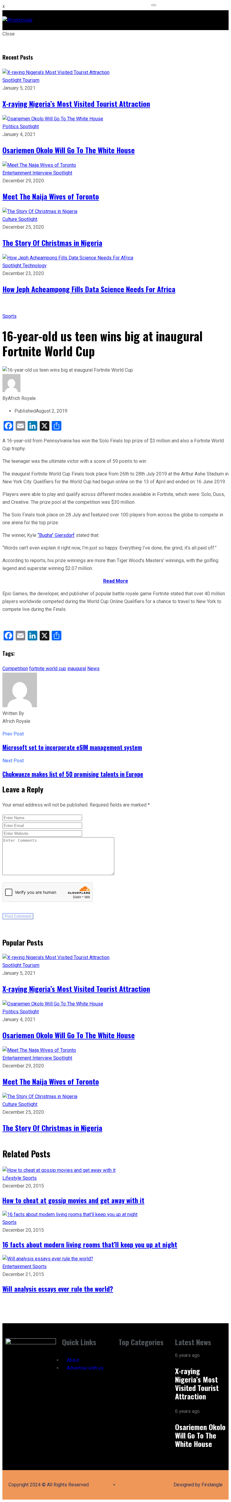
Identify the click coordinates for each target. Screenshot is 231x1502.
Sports (9, 316)
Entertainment (17, 173)
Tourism (31, 80)
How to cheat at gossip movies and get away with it (73, 1200)
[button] (144, 1357)
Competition (15, 668)
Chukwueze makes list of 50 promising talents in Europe (72, 774)
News (93, 668)
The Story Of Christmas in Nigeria (52, 242)
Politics (11, 126)
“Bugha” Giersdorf (56, 535)
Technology (35, 265)
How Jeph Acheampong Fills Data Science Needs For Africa (88, 288)
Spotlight (12, 80)
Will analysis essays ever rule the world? (57, 1288)
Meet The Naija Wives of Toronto (50, 196)
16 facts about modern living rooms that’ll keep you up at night (89, 1244)
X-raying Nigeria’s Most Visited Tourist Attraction (76, 103)
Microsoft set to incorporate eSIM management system (72, 747)
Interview (42, 173)
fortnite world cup (47, 668)
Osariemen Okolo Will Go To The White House (68, 149)
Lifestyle (12, 1178)
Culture (10, 219)
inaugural (76, 668)
